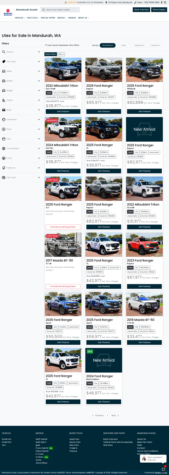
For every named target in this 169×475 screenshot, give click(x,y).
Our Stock (32, 17)
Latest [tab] (123, 45)
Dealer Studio (161, 472)
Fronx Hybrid (42, 448)
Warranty (108, 445)
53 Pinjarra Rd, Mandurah (120, 2)
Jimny (38, 460)
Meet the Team (144, 442)
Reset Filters (51, 54)
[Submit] (43, 9)
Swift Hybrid (41, 439)
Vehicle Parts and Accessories (118, 442)
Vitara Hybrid (42, 451)
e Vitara (39, 457)
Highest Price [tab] (139, 45)
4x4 (4, 445)
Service (61, 17)
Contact (141, 448)
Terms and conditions (147, 451)
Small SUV (7, 442)
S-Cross (39, 454)
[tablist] (131, 45)
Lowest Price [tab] (155, 45)
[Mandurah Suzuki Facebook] (162, 2)
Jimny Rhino (41, 462)
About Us (82, 17)
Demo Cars (74, 442)
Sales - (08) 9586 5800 (148, 2)
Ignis (38, 445)
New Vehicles (16, 17)
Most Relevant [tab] (107, 45)
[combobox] (60, 9)
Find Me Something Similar (63, 226)
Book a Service (141, 9)
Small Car (6, 439)
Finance (72, 17)
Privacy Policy (143, 454)
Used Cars (74, 439)
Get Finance (63, 111)
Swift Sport (41, 442)
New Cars (74, 445)
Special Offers (48, 17)
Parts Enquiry (159, 9)
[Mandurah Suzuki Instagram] (165, 2)
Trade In (73, 448)
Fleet (139, 445)
